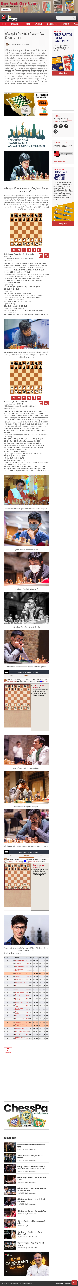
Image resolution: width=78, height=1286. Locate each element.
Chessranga (52, 24)
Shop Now (63, 73)
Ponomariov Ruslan (18, 1012)
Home (4, 24)
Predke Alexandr (20, 992)
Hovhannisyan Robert (19, 970)
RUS (27, 966)
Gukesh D (18, 1022)
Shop (28, 24)
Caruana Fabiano (20, 983)
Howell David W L (20, 1019)
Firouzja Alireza (19, 960)
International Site (59, 162)
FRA (27, 960)
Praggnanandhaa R (20, 1025)
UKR (27, 986)
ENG (27, 1019)
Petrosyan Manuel (18, 995)
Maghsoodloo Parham (19, 1009)
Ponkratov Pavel (19, 966)
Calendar (38, 24)
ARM (27, 970)
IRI (27, 1009)
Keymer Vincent (19, 989)
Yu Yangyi (18, 963)
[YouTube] (61, 126)
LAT (27, 1002)
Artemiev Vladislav (17, 998)
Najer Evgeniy (19, 979)
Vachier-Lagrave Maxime (20, 1038)
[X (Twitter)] (56, 126)
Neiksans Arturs (19, 1002)
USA (27, 983)
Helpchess (65, 24)
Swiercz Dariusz (19, 1028)
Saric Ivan (18, 976)
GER (27, 989)
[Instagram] (56, 131)
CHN (27, 963)
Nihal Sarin (18, 973)
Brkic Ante (18, 1016)
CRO (27, 976)
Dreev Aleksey (19, 1035)
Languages (15, 24)
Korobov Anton (19, 986)
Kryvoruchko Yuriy (20, 1032)
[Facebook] (66, 126)
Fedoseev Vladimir (18, 1005)
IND (27, 973)
